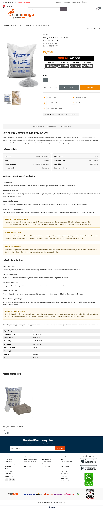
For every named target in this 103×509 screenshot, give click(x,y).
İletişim (84, 2)
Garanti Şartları (46, 466)
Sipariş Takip (64, 471)
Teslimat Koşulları (47, 459)
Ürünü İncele (25, 406)
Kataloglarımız (64, 473)
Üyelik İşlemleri (46, 464)
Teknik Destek (64, 478)
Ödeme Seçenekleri (64, 126)
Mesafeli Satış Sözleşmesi (30, 464)
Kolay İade (63, 469)
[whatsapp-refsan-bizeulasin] (88, 479)
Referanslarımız (9, 473)
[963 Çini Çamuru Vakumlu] (18, 401)
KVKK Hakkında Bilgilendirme (12, 464)
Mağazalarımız (9, 466)
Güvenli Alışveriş (46, 461)
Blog (62, 459)
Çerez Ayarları (27, 466)
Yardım (62, 464)
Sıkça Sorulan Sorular (66, 461)
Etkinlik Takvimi (65, 481)
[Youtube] (13, 479)
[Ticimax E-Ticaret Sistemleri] (51, 507)
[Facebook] (6, 479)
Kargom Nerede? (65, 466)
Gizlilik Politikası (9, 461)
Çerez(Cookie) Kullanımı (30, 461)
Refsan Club (64, 476)
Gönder (60, 448)
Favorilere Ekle (18, 406)
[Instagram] (10, 479)
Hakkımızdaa (8, 459)
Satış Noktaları (76, 2)
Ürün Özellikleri (38, 126)
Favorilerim (57, 2)
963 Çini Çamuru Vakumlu (13, 427)
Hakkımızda (66, 2)
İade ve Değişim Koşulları (30, 459)
